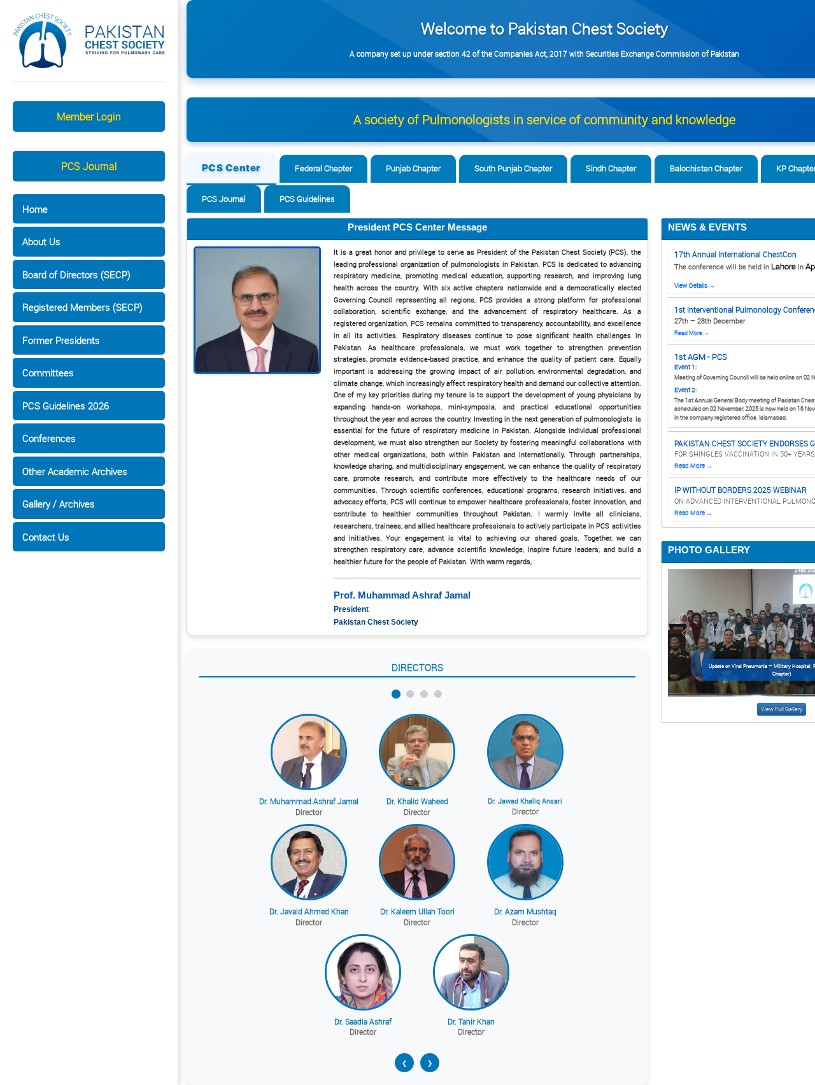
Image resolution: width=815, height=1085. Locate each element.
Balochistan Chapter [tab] (706, 168)
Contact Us (45, 536)
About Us (41, 241)
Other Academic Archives (74, 471)
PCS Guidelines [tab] (307, 198)
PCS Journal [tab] (224, 198)
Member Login (89, 117)
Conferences (49, 438)
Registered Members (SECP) (82, 307)
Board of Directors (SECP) (76, 274)
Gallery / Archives (58, 503)
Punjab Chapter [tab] (413, 168)
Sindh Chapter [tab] (611, 168)
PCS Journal (89, 166)
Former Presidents (61, 340)
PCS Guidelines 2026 (65, 405)
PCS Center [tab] (231, 168)
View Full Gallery (781, 709)
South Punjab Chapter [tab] (513, 168)
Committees (48, 372)
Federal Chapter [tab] (323, 168)
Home (35, 208)
